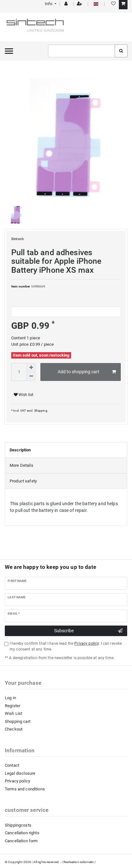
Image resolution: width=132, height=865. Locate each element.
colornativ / (88, 862)
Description (20, 450)
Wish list (25, 394)
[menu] (9, 51)
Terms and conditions (25, 789)
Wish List (13, 713)
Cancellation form (21, 840)
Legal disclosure (20, 773)
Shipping (40, 410)
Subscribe (64, 630)
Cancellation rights (22, 832)
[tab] (66, 450)
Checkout (13, 729)
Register (12, 705)
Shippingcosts (18, 825)
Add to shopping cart (78, 371)
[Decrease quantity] (31, 376)
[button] (50, 3)
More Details (21, 465)
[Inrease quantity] (31, 367)
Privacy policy (17, 781)
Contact (12, 765)
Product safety (23, 481)
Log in (10, 697)
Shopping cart (17, 721)
